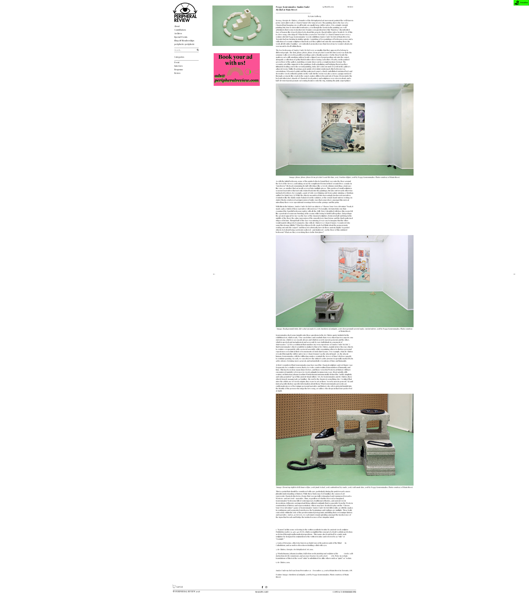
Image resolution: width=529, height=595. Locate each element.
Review (177, 73)
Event (176, 62)
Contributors (180, 29)
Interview (178, 65)
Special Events (180, 37)
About (177, 26)
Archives (178, 33)
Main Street (334, 570)
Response (178, 69)
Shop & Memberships (184, 40)
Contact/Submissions (344, 591)
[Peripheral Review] (186, 21)
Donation (524, 2)
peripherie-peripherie (184, 44)
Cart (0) (179, 586)
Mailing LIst (261, 591)
